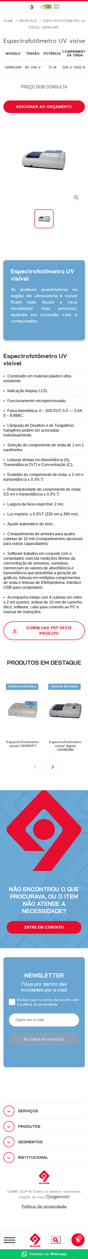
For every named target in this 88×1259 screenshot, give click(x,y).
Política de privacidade (44, 1206)
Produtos (28, 21)
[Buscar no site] (56, 1240)
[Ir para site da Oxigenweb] (58, 1196)
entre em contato (44, 927)
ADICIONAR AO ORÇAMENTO (44, 106)
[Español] (56, 6)
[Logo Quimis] (33, 1240)
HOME (8, 21)
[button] (52, 767)
